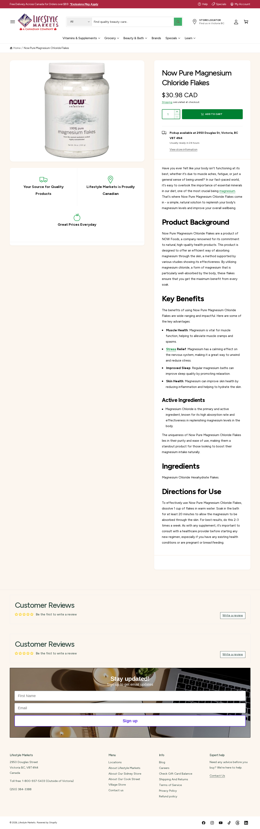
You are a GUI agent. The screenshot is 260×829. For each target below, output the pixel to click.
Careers (164, 768)
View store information (183, 149)
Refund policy (168, 796)
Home (17, 48)
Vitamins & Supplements (80, 38)
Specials (221, 4)
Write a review (232, 615)
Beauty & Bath (133, 38)
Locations (115, 762)
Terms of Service (170, 785)
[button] (13, 22)
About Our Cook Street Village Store (124, 781)
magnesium (227, 191)
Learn (188, 38)
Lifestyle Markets (26, 822)
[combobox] (138, 22)
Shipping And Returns (173, 779)
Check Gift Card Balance (175, 773)
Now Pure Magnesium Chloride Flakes (46, 48)
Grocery (110, 38)
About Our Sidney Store (124, 773)
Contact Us (217, 775)
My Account (242, 4)
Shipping (167, 102)
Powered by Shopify (47, 822)
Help (205, 4)
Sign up (130, 721)
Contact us (116, 790)
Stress (171, 349)
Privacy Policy (168, 790)
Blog (162, 762)
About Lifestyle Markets (124, 768)
